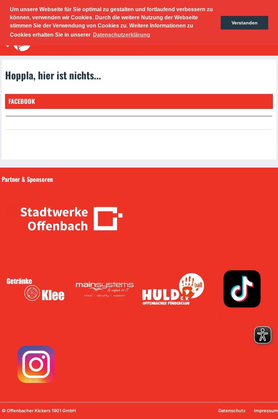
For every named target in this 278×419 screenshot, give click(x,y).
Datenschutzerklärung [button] (121, 35)
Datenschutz (231, 410)
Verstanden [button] (245, 22)
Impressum (266, 410)
